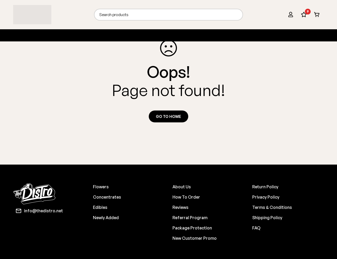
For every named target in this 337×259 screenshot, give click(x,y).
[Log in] (290, 14)
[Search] (237, 15)
